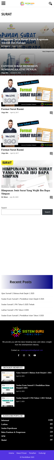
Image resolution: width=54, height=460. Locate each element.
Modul (4, 440)
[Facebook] (19, 356)
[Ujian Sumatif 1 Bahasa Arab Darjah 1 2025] (7, 376)
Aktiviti (5, 19)
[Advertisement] (27, 244)
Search (4, 208)
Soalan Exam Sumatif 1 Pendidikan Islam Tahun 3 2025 (22, 316)
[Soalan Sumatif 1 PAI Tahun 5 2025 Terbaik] (7, 402)
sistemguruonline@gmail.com (31, 350)
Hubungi (42, 453)
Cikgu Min (4, 73)
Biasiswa (37, 19)
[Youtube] (35, 356)
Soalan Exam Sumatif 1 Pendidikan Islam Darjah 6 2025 (22, 299)
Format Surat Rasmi (12, 109)
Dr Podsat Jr (5, 46)
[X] (30, 356)
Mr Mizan (4, 197)
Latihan (4, 424)
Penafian (32, 453)
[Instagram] (24, 356)
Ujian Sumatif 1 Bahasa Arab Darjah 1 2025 (17, 293)
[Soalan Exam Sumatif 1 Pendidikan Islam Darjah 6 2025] (7, 389)
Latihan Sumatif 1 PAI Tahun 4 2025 (15, 310)
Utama (11, 453)
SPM (3, 436)
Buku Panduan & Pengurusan (13, 432)
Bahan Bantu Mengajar (21, 19)
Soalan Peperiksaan (9, 428)
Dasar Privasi (21, 453)
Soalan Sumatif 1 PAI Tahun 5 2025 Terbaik (17, 304)
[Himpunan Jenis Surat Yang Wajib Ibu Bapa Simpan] (27, 174)
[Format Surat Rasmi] (27, 92)
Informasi (5, 420)
